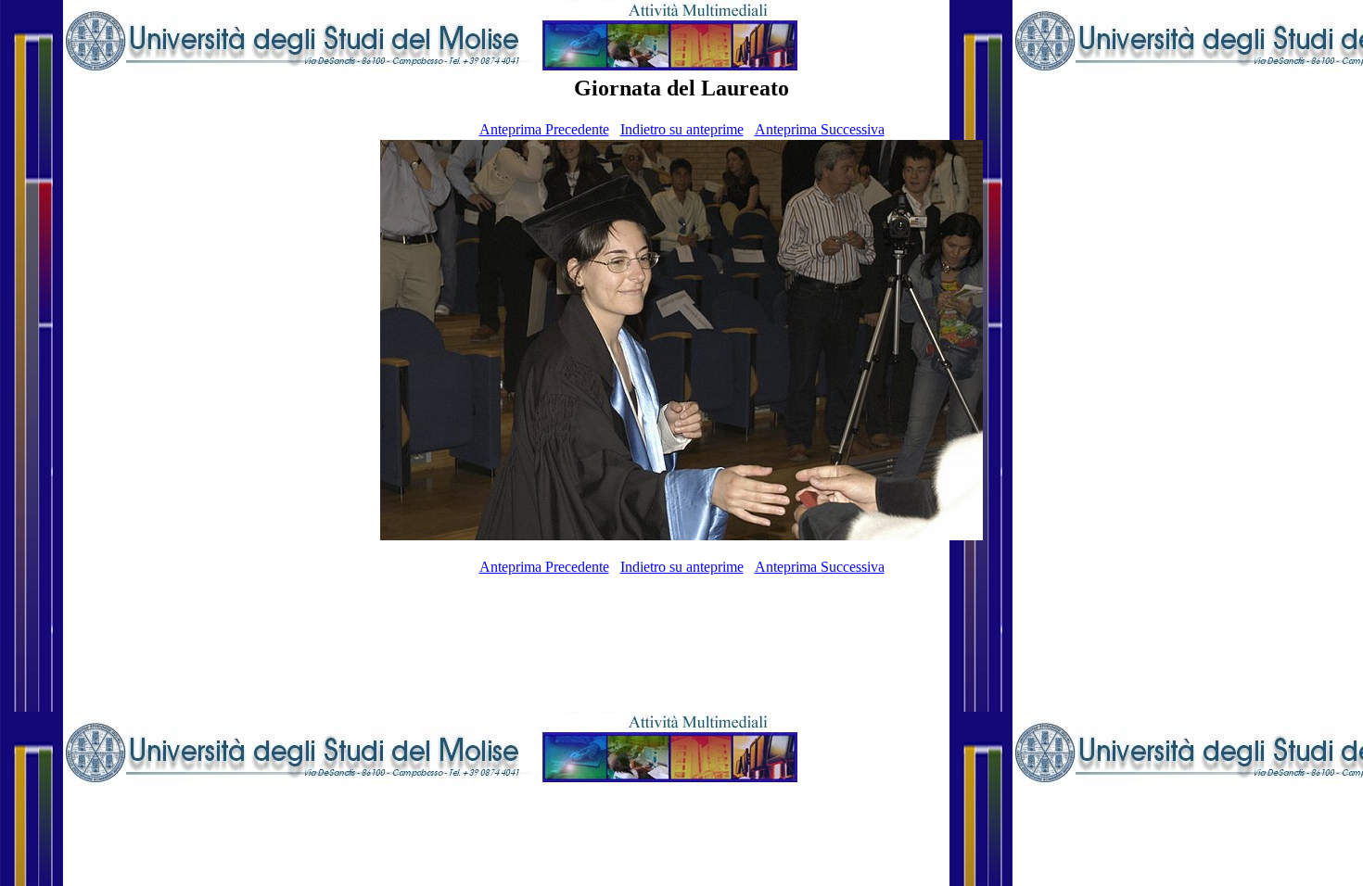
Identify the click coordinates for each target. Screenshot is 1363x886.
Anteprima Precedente (544, 129)
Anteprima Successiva (820, 129)
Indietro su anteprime (682, 129)
